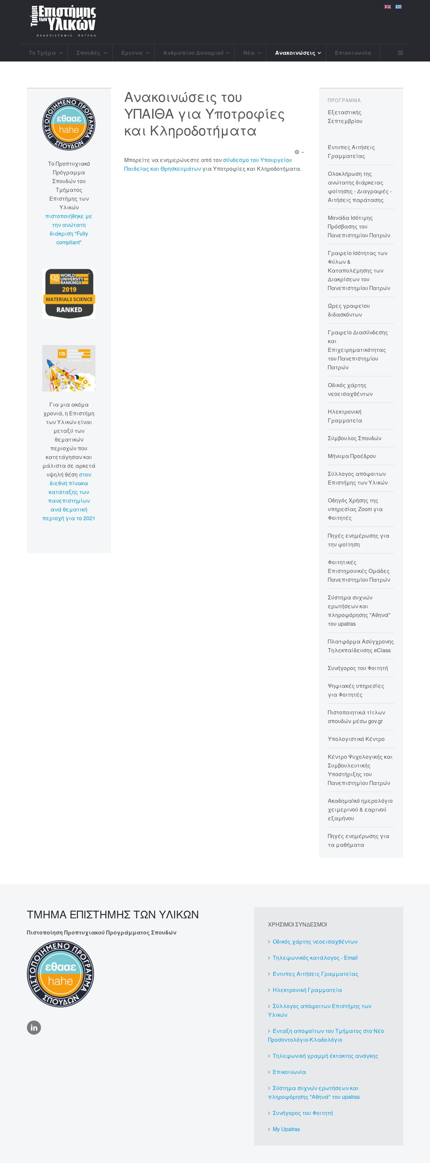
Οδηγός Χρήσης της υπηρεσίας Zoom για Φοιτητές (355, 509)
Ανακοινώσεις (295, 52)
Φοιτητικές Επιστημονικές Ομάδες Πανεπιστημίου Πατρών (359, 570)
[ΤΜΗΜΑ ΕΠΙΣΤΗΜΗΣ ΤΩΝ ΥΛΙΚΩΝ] (63, 22)
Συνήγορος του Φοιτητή (358, 668)
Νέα (249, 52)
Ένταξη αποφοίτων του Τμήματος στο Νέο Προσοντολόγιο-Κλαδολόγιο (326, 1035)
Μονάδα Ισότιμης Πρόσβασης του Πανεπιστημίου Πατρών (359, 226)
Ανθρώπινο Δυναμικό (193, 52)
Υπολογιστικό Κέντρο (356, 739)
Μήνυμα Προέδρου (352, 456)
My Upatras (286, 1129)
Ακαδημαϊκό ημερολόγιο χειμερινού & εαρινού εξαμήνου (360, 809)
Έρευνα (132, 52)
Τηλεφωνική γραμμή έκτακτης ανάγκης (325, 1056)
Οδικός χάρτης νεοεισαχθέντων (315, 941)
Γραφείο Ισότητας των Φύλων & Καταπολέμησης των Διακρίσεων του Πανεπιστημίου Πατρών (359, 270)
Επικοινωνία (353, 52)
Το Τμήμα (43, 52)
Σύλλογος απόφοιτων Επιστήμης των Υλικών (319, 1010)
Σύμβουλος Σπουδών (354, 438)
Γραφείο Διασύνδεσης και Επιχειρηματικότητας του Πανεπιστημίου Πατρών (358, 349)
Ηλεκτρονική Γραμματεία (307, 990)
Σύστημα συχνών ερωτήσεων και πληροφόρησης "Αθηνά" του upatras (314, 1092)
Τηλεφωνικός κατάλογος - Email (315, 957)
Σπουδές (89, 52)
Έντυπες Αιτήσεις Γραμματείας (315, 974)
